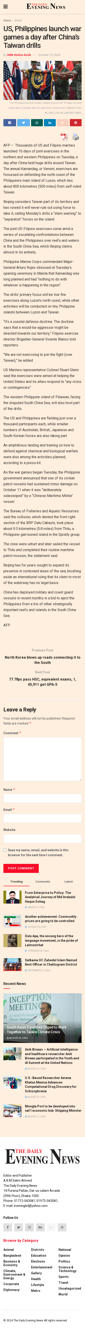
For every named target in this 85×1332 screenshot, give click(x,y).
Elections (38, 1261)
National (64, 1249)
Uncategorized (69, 1288)
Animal (8, 1249)
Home (7, 20)
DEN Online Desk (19, 55)
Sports (63, 1277)
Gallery (36, 1273)
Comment (12, 733)
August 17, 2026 (36, 1116)
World (18, 20)
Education (38, 1255)
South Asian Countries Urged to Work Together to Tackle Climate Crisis (36, 1029)
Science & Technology (67, 1269)
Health (36, 1279)
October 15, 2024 (49, 55)
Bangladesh (12, 1255)
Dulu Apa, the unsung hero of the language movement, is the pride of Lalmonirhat (51, 940)
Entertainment (41, 1267)
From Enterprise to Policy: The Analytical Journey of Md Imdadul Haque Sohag (50, 897)
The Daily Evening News (28, 1320)
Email (9, 809)
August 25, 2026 (18, 1038)
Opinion (64, 1255)
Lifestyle (37, 1285)
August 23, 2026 (36, 1068)
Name (9, 789)
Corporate (11, 1284)
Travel (63, 1282)
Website (9, 830)
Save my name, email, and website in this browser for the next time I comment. (38, 852)
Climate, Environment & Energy (14, 1274)
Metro (35, 1291)
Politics (64, 1261)
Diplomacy (11, 1290)
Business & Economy (11, 1263)
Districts (37, 1249)
